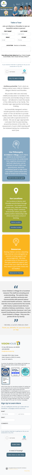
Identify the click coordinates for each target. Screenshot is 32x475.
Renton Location (16, 222)
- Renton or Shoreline (16, 45)
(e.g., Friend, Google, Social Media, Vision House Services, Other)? (16, 56)
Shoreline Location (16, 227)
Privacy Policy (27, 470)
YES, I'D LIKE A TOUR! (16, 78)
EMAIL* (3, 417)
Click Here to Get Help (16, 455)
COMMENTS (4, 423)
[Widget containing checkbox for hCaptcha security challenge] (16, 72)
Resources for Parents (16, 273)
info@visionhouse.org (8, 351)
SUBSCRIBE (16, 444)
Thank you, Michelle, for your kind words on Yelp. (16, 329)
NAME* (3, 411)
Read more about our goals (16, 178)
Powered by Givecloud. (13, 469)
